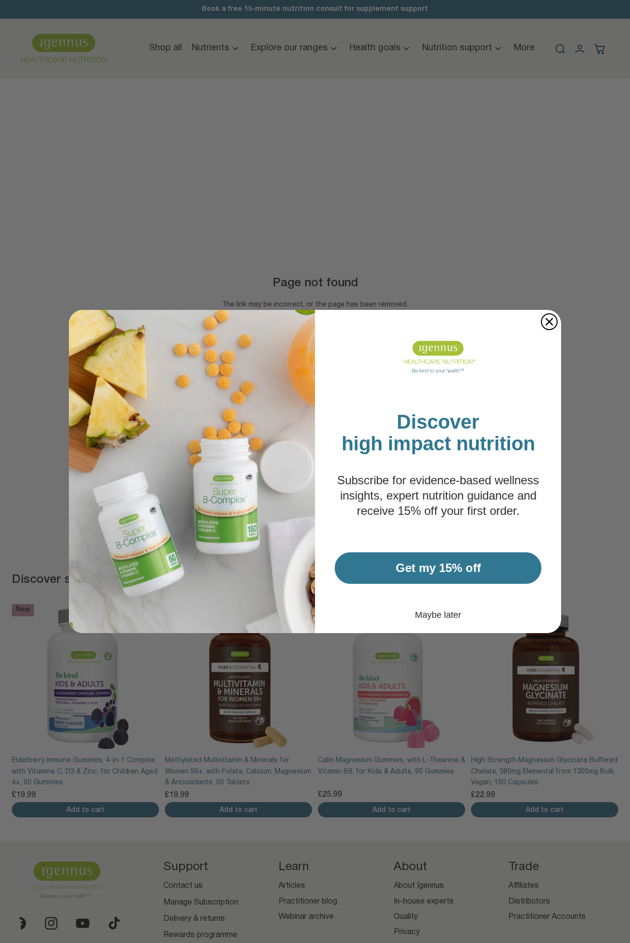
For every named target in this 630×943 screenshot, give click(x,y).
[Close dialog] (549, 322)
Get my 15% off (438, 567)
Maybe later (438, 615)
